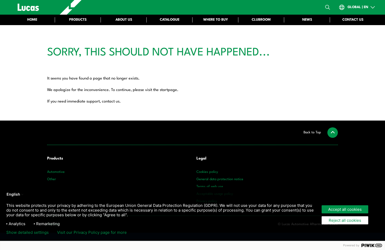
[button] (321, 132)
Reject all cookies (345, 220)
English (13, 194)
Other (51, 179)
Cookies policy (207, 172)
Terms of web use (209, 186)
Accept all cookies (345, 209)
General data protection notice (219, 179)
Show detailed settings (27, 232)
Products (55, 159)
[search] (327, 7)
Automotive (56, 172)
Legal (201, 159)
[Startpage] (46, 7)
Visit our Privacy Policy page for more (92, 232)
